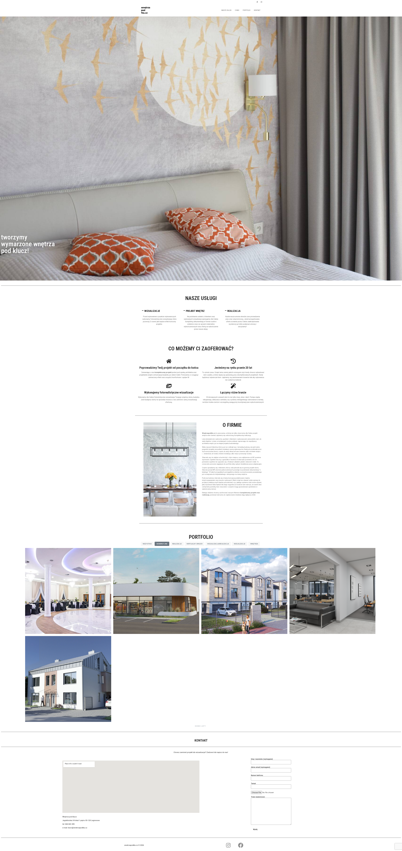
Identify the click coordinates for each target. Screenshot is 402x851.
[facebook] (257, 2)
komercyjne (162, 544)
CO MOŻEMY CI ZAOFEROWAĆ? (201, 349)
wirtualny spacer (194, 544)
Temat (253, 784)
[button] (159, 311)
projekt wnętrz (195, 310)
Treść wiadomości (258, 797)
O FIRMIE (232, 425)
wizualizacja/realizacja (218, 544)
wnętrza (254, 544)
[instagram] (261, 2)
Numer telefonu (257, 775)
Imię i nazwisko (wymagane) (262, 759)
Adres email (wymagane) (260, 767)
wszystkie (147, 544)
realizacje (177, 544)
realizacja (234, 310)
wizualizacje (152, 310)
